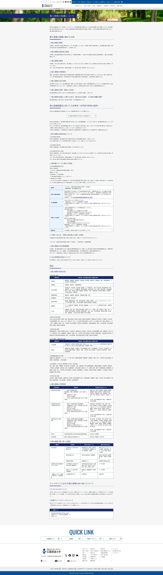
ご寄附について (110, 2)
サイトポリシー (116, 553)
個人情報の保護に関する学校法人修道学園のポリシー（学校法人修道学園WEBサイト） (60, 514)
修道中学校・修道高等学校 (68, 569)
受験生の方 (74, 2)
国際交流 (99, 5)
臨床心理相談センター (106, 551)
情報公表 (103, 549)
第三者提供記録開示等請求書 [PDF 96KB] (83, 197)
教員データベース (91, 539)
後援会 (109, 569)
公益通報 (103, 556)
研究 (94, 5)
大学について (78, 5)
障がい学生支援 (104, 554)
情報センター (112, 539)
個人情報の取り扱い (117, 551)
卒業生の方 (89, 2)
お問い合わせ (59, 2)
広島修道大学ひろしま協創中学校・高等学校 (87, 569)
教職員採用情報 (117, 2)
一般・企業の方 (96, 2)
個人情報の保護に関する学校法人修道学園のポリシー (80, 116)
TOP (153, 570)
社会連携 (106, 5)
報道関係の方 (102, 2)
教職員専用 (92, 560)
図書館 (71, 539)
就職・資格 (119, 5)
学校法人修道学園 (54, 569)
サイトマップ (115, 549)
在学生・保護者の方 (82, 2)
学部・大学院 (87, 5)
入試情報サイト (50, 539)
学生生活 (113, 5)
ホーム (51, 8)
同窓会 (102, 569)
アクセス (53, 2)
